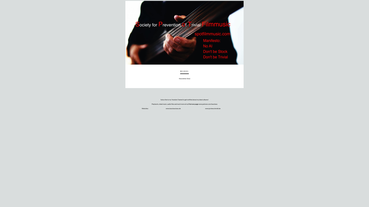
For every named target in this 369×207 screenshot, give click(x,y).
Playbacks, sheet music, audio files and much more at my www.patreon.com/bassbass (184, 104)
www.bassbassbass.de (173, 108)
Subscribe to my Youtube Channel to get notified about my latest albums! (185, 100)
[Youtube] (184, 96)
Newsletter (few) (184, 78)
